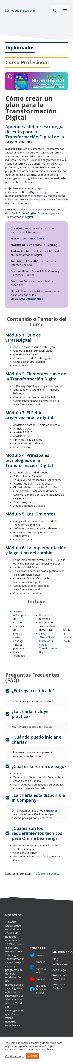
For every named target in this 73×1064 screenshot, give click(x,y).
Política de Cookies (58, 986)
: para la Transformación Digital (32, 215)
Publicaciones (60, 964)
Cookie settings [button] (14, 1056)
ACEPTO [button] (32, 1055)
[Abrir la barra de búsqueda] (55, 10)
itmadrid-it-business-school (41, 967)
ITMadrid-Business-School (41, 989)
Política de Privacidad (58, 977)
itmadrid (40, 955)
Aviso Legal (59, 970)
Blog (55, 959)
